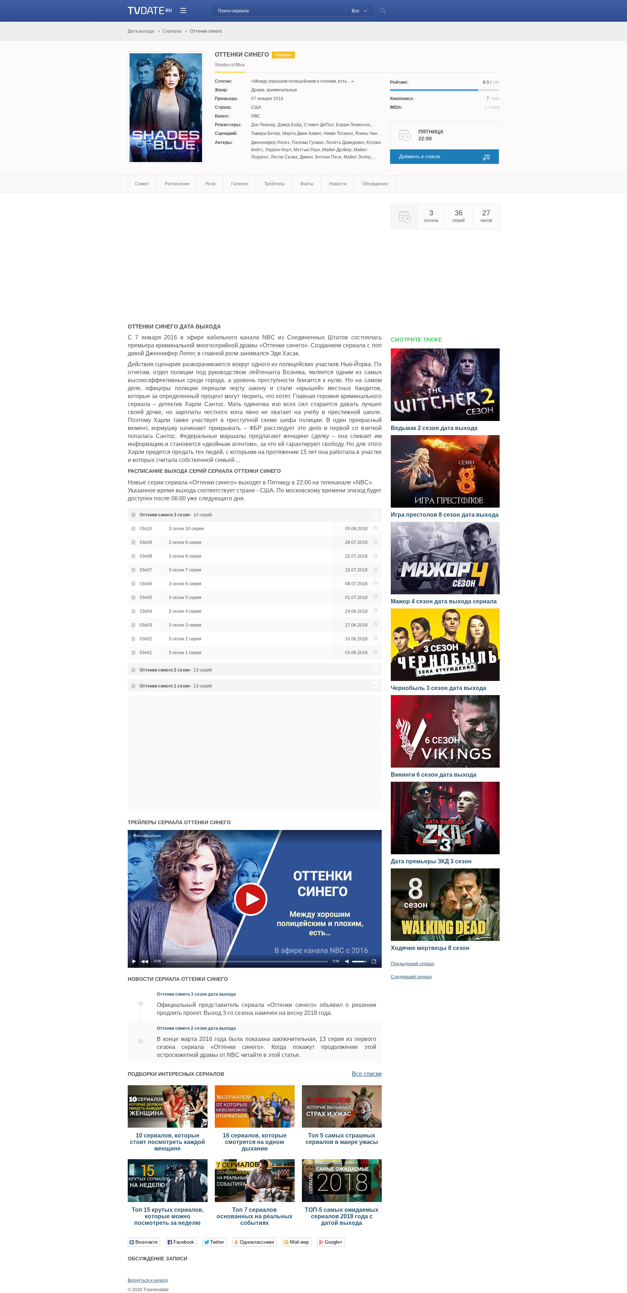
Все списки (367, 1074)
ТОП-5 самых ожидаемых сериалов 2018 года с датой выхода (341, 1216)
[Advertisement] (189, 254)
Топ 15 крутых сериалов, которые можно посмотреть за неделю (168, 1216)
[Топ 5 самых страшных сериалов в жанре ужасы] (342, 1126)
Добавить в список (419, 156)
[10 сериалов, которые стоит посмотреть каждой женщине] (168, 1126)
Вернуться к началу (148, 1280)
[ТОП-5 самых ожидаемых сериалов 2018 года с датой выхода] (342, 1200)
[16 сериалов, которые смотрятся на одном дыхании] (255, 1126)
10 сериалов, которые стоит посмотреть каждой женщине (167, 1142)
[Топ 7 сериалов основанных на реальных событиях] (255, 1200)
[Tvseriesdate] (146, 11)
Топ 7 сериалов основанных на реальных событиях (254, 1216)
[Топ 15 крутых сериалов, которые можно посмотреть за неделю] (168, 1200)
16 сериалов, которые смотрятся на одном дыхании (255, 1142)
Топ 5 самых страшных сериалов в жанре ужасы (342, 1138)
